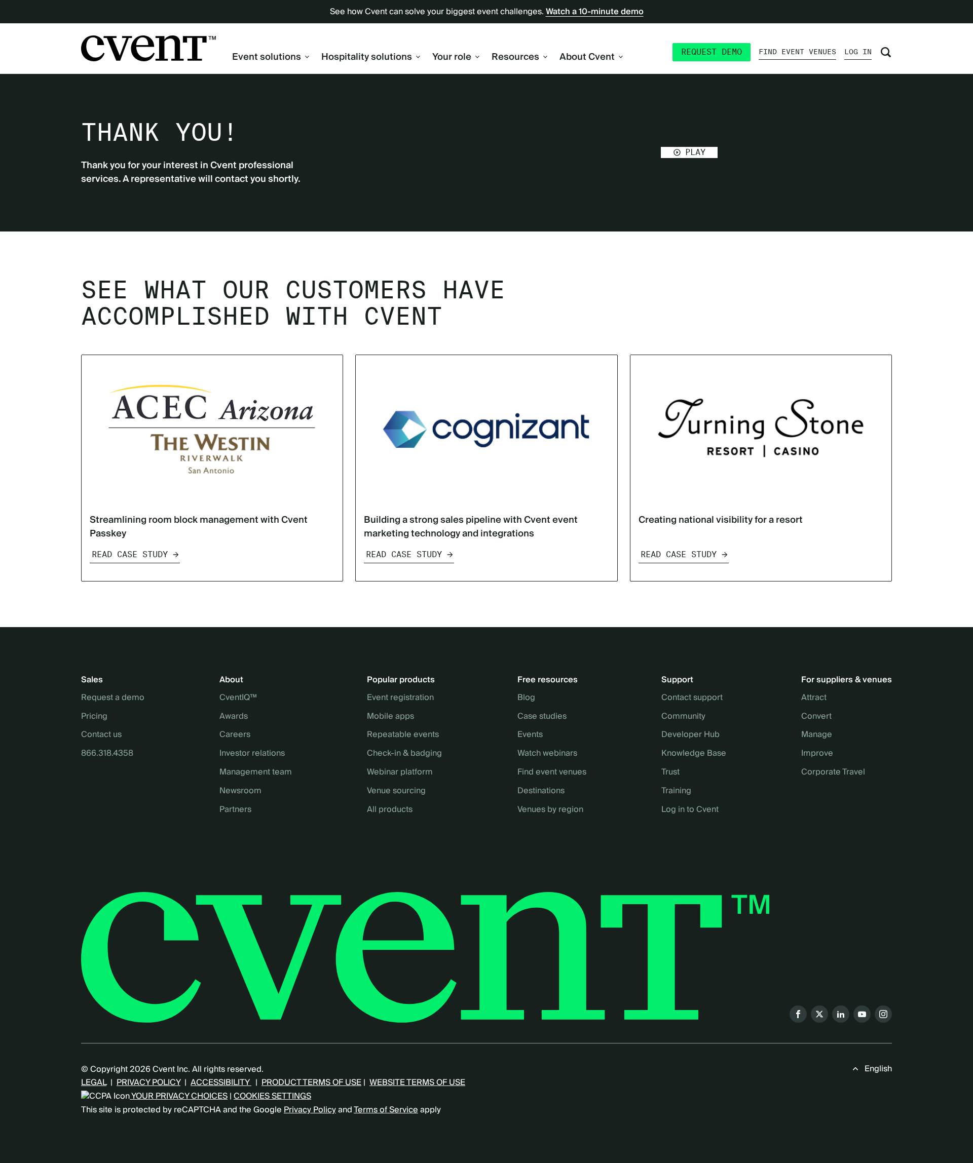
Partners (235, 810)
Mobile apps (390, 716)
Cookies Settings (272, 1096)
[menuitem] (270, 57)
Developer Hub (690, 735)
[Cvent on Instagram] (883, 1014)
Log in (858, 52)
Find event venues (797, 52)
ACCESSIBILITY (221, 1082)
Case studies (542, 716)
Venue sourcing (396, 791)
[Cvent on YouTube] (862, 1014)
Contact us (101, 735)
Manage (816, 735)
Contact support (692, 698)
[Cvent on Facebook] (798, 1014)
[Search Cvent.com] (886, 52)
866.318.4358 (107, 753)
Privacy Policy (310, 1110)
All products (390, 810)
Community (683, 716)
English (878, 1069)
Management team (255, 772)
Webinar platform (400, 772)
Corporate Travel (833, 772)
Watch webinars (547, 753)
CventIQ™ (238, 698)
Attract (814, 698)
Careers (234, 735)
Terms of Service (386, 1110)
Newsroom (240, 791)
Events (530, 735)
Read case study (130, 554)
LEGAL (93, 1082)
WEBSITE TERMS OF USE (417, 1082)
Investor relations (252, 753)
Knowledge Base (693, 753)
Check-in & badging (404, 753)
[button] (689, 152)
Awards (233, 716)
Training (676, 791)
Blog (526, 698)
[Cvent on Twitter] (819, 1014)
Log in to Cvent (690, 810)
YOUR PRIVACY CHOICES (179, 1096)
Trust (670, 772)
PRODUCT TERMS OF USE (311, 1082)
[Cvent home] (148, 48)
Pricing (94, 716)
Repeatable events (403, 735)
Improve (817, 753)
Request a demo (112, 698)
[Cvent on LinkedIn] (840, 1014)
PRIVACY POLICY (148, 1082)
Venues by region (550, 810)
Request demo (711, 52)
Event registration (400, 698)
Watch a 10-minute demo (595, 12)
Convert (816, 716)
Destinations (541, 791)
